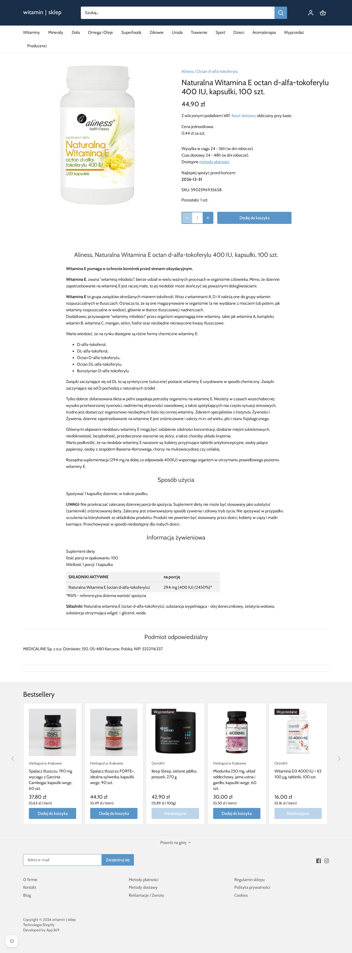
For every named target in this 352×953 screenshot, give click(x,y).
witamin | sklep (64, 919)
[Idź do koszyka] (323, 12)
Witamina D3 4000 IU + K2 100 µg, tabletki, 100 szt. (297, 770)
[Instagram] (326, 860)
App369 (52, 930)
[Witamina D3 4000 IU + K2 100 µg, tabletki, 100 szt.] (298, 732)
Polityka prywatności (252, 887)
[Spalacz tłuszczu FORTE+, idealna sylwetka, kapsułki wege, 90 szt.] (114, 732)
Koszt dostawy (244, 115)
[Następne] (339, 758)
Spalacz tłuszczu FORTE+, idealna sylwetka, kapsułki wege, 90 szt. (112, 773)
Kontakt (29, 887)
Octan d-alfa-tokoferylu (217, 71)
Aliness (188, 71)
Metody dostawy (143, 887)
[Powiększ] (208, 218)
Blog (27, 895)
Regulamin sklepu (249, 879)
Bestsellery (39, 694)
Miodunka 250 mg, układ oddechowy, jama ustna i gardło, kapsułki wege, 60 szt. (234, 776)
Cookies (241, 895)
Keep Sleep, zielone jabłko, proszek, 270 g (174, 770)
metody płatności (214, 161)
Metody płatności (143, 879)
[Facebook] (318, 860)
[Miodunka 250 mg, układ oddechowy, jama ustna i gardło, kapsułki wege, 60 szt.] (236, 732)
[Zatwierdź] (280, 13)
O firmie (30, 879)
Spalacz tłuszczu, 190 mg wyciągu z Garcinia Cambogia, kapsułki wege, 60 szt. (50, 776)
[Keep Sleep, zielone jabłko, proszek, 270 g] (175, 732)
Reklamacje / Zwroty (146, 895)
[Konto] (311, 12)
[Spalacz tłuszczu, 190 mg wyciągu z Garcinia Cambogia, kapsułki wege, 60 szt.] (52, 732)
